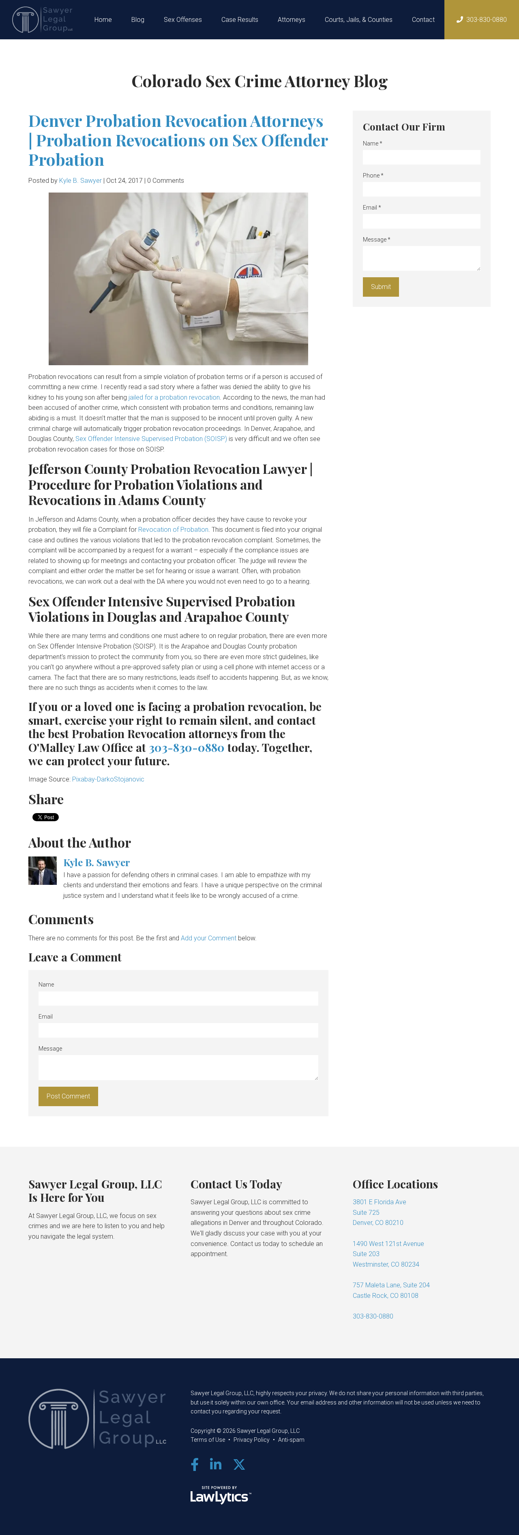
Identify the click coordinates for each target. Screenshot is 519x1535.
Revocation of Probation (173, 529)
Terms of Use (208, 1440)
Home (103, 20)
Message (50, 1048)
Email (46, 1016)
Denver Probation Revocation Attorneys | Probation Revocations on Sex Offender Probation (178, 139)
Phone (373, 175)
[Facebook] (195, 1465)
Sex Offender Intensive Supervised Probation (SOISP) (151, 439)
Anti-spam (291, 1440)
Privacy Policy (252, 1440)
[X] (239, 1465)
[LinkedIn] (215, 1465)
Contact (423, 20)
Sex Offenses (183, 20)
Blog (137, 20)
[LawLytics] (221, 1495)
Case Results (239, 20)
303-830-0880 (486, 20)
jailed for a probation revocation (174, 397)
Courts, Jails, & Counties (358, 20)
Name (46, 984)
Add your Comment (208, 938)
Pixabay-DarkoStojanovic (108, 779)
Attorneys (291, 20)
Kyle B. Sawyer (80, 180)
